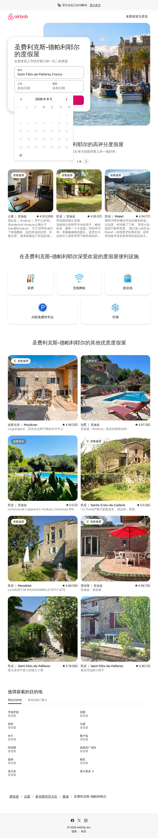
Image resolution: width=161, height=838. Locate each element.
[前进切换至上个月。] (21, 99)
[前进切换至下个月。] (66, 99)
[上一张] (72, 161)
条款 (83, 831)
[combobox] (49, 74)
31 (20, 155)
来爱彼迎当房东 (137, 16)
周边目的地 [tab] (15, 700)
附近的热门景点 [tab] (37, 700)
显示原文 (95, 5)
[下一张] (86, 161)
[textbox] (31, 88)
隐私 (74, 831)
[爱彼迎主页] (18, 16)
